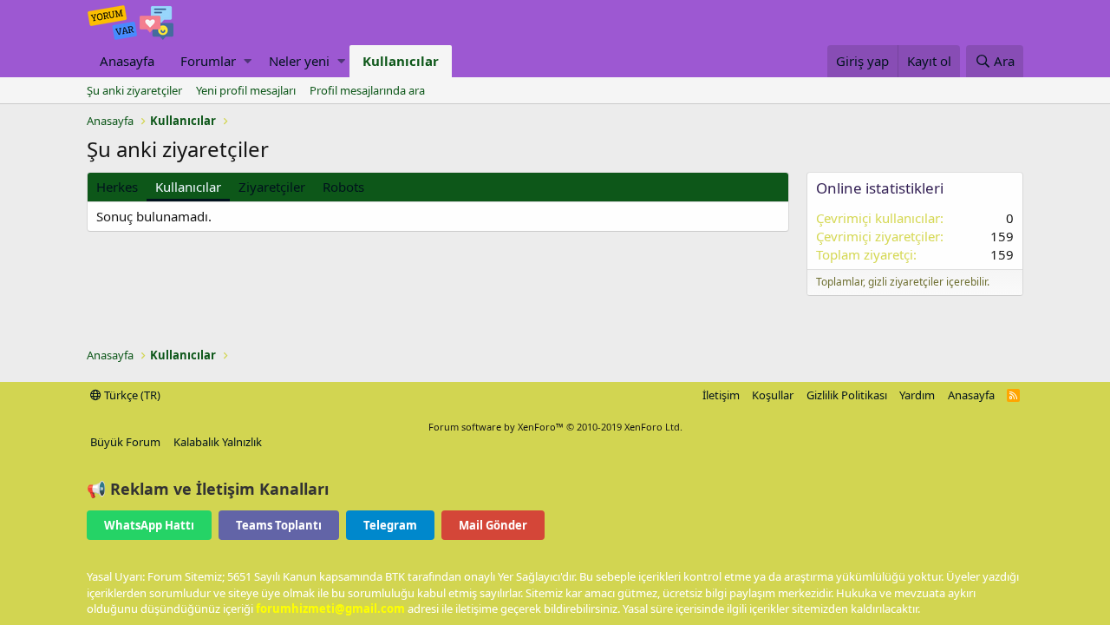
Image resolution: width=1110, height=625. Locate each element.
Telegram (390, 525)
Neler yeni (299, 60)
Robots (343, 186)
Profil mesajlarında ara (367, 90)
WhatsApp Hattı (149, 525)
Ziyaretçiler (271, 186)
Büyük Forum (125, 442)
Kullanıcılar (400, 60)
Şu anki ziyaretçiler (134, 90)
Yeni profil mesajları (246, 90)
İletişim (721, 395)
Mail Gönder (493, 525)
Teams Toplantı (279, 525)
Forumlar (208, 60)
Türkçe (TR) (130, 395)
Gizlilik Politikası (846, 395)
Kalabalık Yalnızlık (217, 442)
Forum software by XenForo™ (555, 426)
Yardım (917, 395)
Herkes (117, 186)
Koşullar (772, 395)
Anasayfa (127, 60)
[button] (247, 61)
